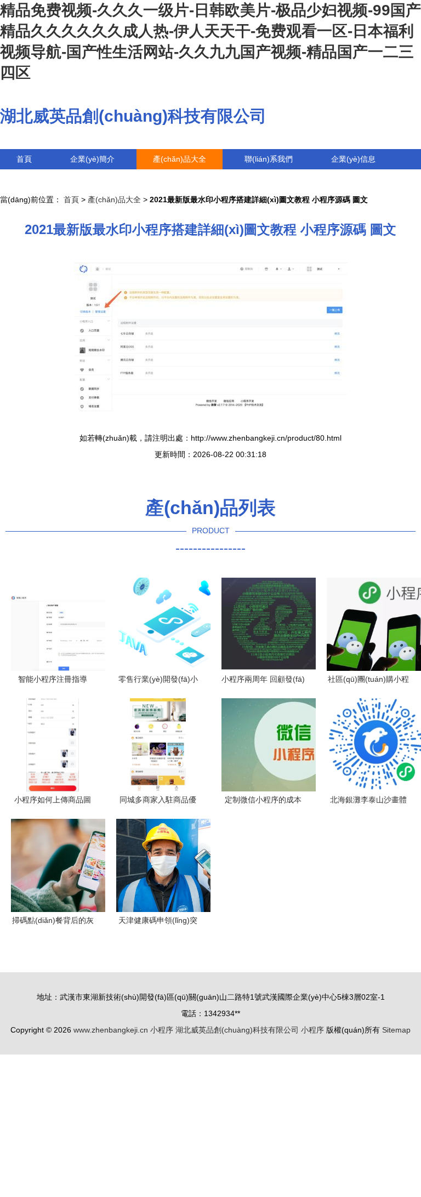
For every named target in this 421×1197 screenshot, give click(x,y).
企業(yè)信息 (353, 159)
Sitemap (396, 1029)
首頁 (24, 159)
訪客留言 (31, 179)
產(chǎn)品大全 (179, 159)
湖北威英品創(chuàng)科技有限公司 (133, 116)
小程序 (161, 1029)
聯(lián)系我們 (268, 159)
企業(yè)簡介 (92, 159)
